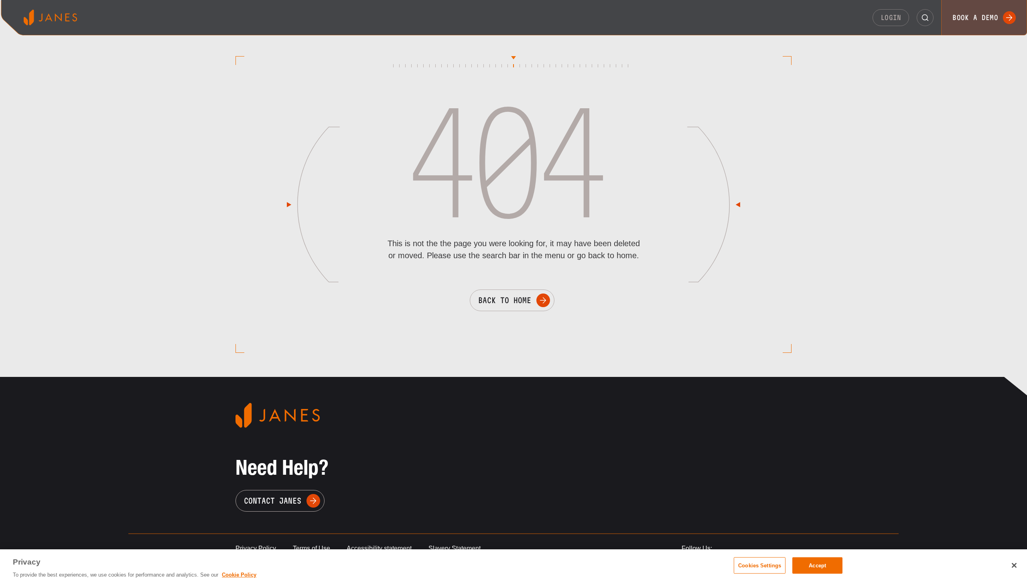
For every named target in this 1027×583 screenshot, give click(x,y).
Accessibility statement (379, 548)
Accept (817, 565)
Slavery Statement (454, 548)
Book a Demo (975, 17)
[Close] (1014, 565)
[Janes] (50, 17)
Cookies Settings (759, 565)
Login (891, 17)
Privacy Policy (255, 548)
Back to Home (504, 300)
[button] (925, 17)
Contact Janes (272, 500)
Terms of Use (311, 548)
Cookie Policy (239, 575)
